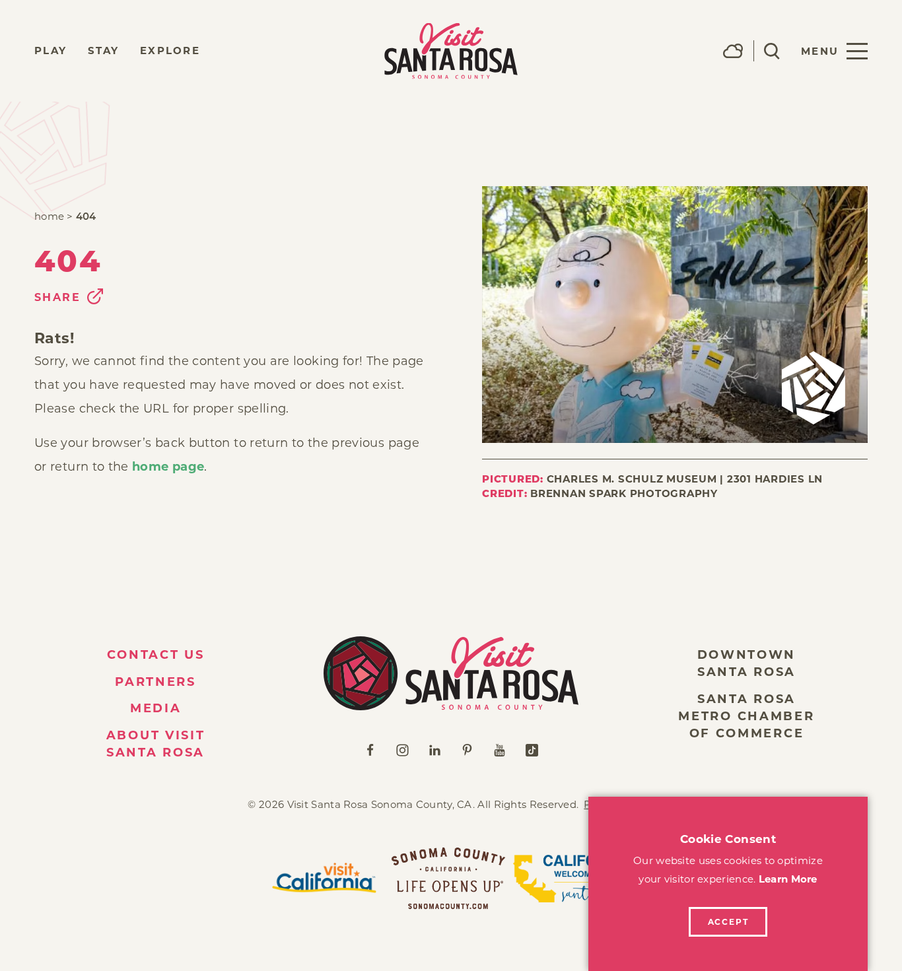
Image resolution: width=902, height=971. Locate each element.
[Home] (451, 673)
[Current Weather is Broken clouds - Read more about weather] (733, 51)
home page (168, 466)
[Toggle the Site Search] (772, 51)
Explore (170, 50)
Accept (728, 922)
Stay (103, 50)
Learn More (788, 879)
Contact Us (156, 655)
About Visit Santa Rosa (155, 744)
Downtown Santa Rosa (746, 663)
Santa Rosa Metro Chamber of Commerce (746, 716)
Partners (155, 682)
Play (50, 50)
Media (156, 708)
